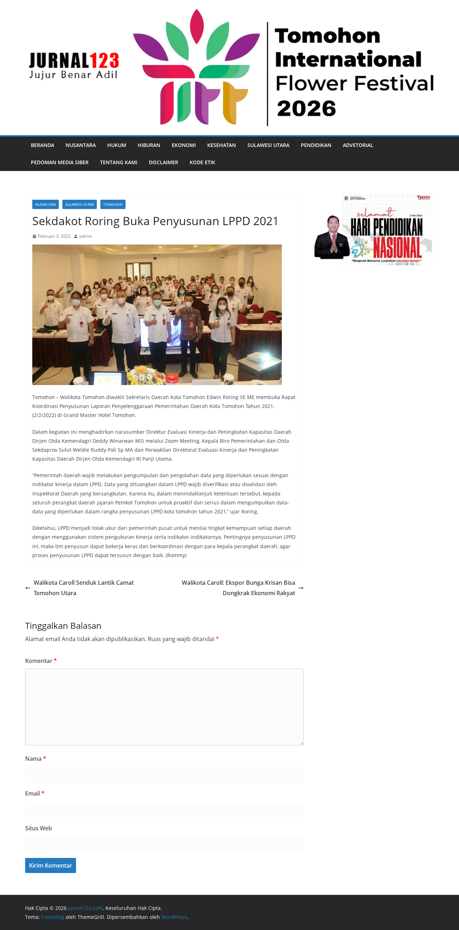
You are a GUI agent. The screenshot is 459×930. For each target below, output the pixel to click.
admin (85, 236)
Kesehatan (221, 145)
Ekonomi (184, 145)
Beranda (42, 145)
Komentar (41, 661)
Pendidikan (316, 145)
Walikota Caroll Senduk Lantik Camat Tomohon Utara (84, 588)
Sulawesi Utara (268, 145)
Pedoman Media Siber (60, 162)
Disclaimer (163, 162)
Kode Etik (202, 162)
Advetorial (358, 145)
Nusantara (81, 145)
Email (34, 793)
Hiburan (149, 145)
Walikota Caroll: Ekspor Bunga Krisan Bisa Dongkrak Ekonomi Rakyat (238, 588)
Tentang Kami (118, 162)
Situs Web (38, 828)
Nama (35, 759)
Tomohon (113, 204)
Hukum (116, 145)
